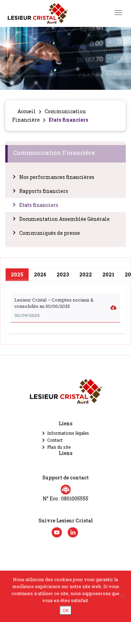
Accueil (26, 111)
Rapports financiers (43, 191)
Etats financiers (38, 205)
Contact (55, 440)
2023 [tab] (63, 274)
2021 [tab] (108, 274)
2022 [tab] (85, 274)
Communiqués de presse (49, 233)
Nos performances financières (56, 177)
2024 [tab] (40, 274)
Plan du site (59, 447)
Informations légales (68, 433)
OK (66, 610)
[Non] (122, 596)
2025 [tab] (17, 274)
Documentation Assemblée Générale (64, 219)
